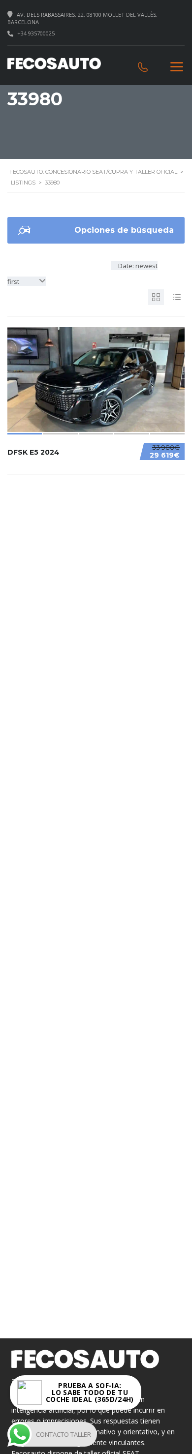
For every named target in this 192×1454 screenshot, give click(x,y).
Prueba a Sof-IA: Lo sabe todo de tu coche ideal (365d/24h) (90, 1392)
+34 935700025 (36, 33)
